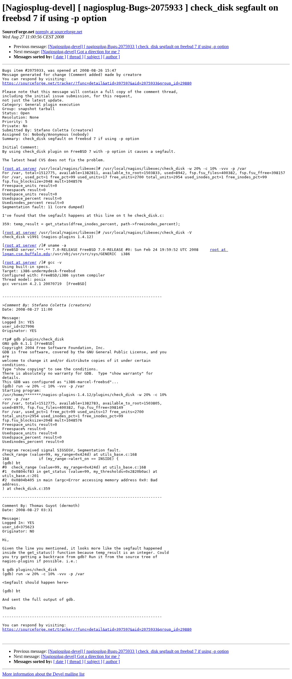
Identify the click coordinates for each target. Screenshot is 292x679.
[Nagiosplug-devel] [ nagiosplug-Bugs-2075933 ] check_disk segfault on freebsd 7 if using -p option (138, 46)
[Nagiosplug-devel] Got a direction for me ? (80, 51)
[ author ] (111, 56)
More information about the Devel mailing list (43, 674)
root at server (20, 168)
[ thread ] (75, 56)
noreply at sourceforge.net (58, 31)
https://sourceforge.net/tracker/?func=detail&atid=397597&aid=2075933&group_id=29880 (97, 83)
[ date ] (59, 56)
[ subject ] (93, 56)
